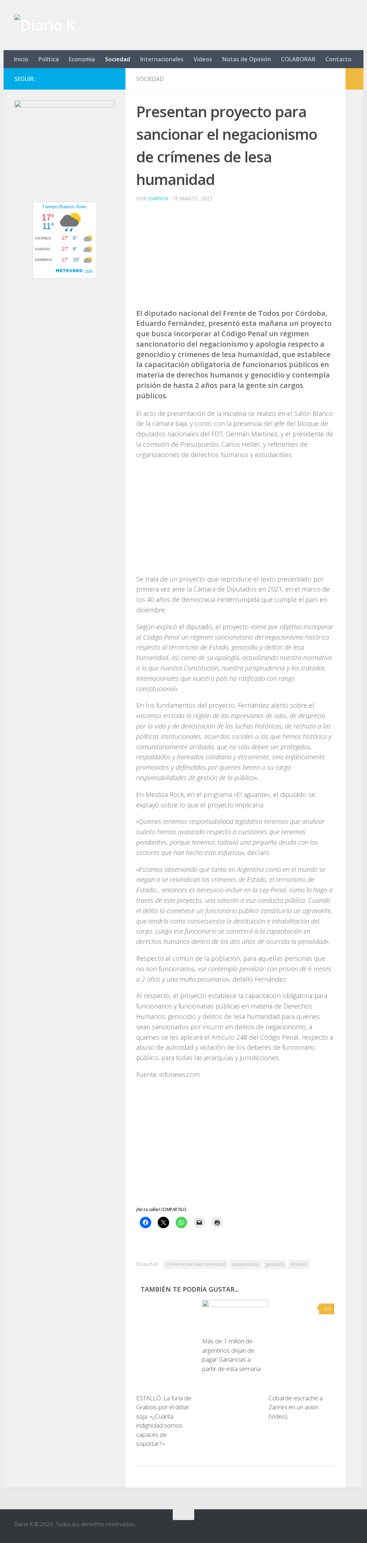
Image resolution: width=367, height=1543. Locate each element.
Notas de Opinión (246, 59)
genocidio (275, 1264)
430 (328, 1309)
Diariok (158, 198)
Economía (82, 59)
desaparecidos (245, 1264)
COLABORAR (298, 59)
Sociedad (117, 59)
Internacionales (162, 59)
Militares (299, 1264)
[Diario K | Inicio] (44, 25)
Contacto (338, 59)
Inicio (21, 59)
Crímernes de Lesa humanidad (195, 1264)
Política (48, 59)
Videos (203, 59)
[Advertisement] (235, 258)
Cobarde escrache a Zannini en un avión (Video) (295, 1407)
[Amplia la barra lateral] (354, 79)
